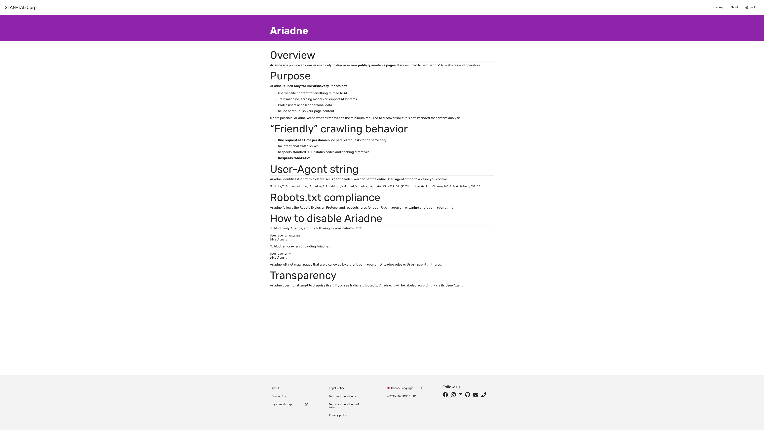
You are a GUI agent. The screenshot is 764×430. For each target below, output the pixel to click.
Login (752, 7)
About (734, 7)
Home (719, 7)
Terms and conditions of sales (344, 406)
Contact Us (279, 396)
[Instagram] (454, 395)
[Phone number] (483, 395)
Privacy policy (338, 415)
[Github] (469, 395)
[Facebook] (446, 395)
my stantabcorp (282, 404)
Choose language (402, 388)
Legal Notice (337, 388)
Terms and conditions (342, 396)
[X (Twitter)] (461, 395)
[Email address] (476, 395)
